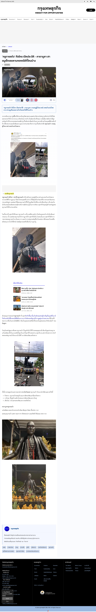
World (50, 19)
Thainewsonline (69, 571)
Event (91, 19)
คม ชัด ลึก (87, 565)
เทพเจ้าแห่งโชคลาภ (42, 547)
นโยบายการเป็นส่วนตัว (47, 580)
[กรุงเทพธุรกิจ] (4, 19)
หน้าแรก (4, 47)
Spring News (88, 568)
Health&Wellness (59, 19)
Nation (76, 568)
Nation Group (78, 565)
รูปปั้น (28, 547)
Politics (67, 19)
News (79, 19)
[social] (84, 1)
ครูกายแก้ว (51, 547)
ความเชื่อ (22, 547)
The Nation (68, 565)
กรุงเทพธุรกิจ (68, 568)
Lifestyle (73, 19)
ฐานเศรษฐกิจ (87, 571)
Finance (19, 19)
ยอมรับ (7, 598)
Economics (11, 19)
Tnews (76, 571)
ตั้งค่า (7, 601)
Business (26, 19)
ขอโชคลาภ (33, 547)
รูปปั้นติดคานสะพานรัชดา (8, 551)
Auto (46, 19)
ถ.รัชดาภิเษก (10, 547)
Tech (32, 19)
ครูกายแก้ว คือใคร (20, 551)
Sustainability (39, 19)
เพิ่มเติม (4, 595)
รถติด (4, 547)
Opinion (85, 19)
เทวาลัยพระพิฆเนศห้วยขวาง (32, 551)
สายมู (17, 547)
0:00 (10, 100)
